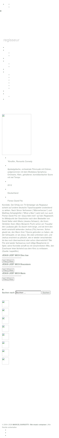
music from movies (19, 77)
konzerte (15, 52)
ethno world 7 (11, 93)
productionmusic (12, 91)
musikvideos (16, 66)
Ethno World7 (17, 96)
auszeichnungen (12, 58)
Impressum (12, 432)
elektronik (15, 80)
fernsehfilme (16, 63)
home (7, 47)
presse (14, 55)
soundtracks (10, 71)
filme (7, 61)
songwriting (16, 85)
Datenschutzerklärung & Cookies (22, 429)
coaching (9, 99)
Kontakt (11, 435)
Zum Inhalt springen (8, 1)
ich (6, 50)
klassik (14, 88)
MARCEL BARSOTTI (24, 27)
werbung (15, 82)
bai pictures (10, 69)
